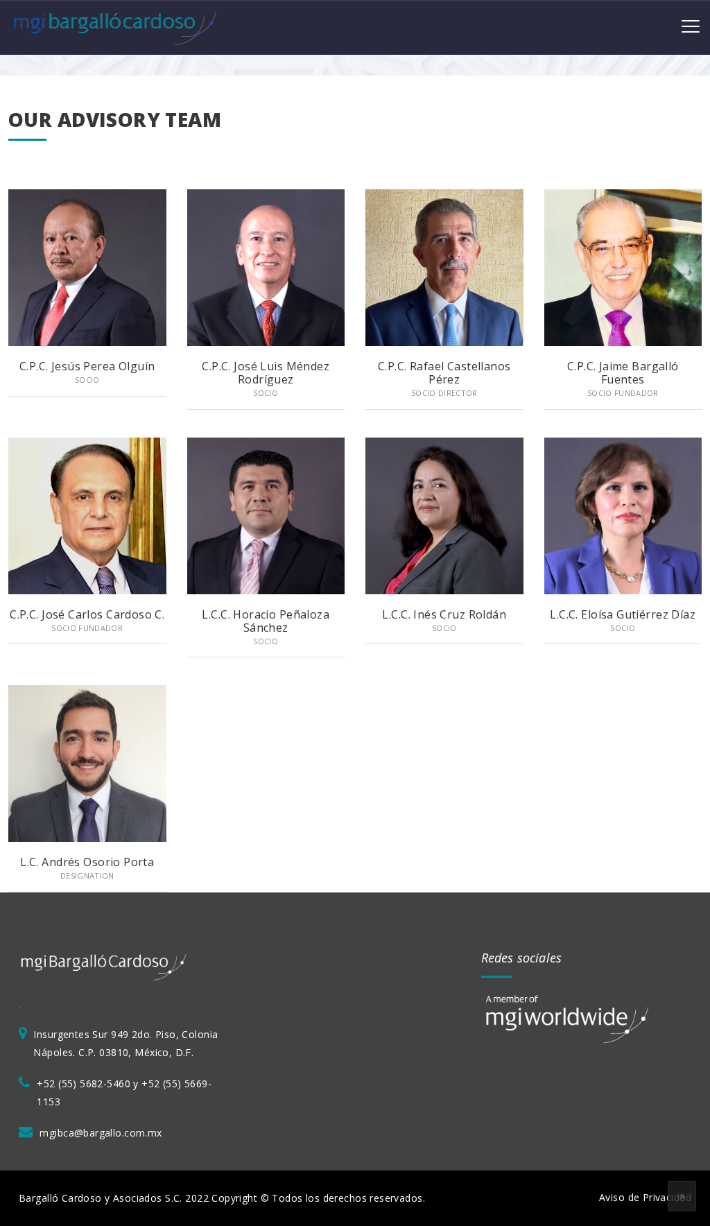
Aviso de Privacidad (645, 1197)
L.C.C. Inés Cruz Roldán (444, 614)
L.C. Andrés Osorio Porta (87, 862)
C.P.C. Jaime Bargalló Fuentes (623, 373)
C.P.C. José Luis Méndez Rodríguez (265, 373)
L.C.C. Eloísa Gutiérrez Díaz (622, 614)
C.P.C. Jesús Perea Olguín (87, 366)
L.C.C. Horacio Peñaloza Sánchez (265, 621)
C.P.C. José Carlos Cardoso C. (87, 614)
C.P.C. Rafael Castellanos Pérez (444, 373)
